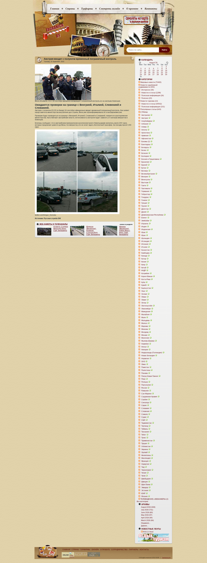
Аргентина (145, 133)
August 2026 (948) (148, 507)
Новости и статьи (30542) (151, 104)
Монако (144, 335)
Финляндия (146, 458)
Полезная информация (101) (153, 107)
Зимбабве (145, 221)
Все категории (142, 501)
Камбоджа (145, 253)
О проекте (132, 8)
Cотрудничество (119, 550)
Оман (143, 364)
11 (145, 71)
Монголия (145, 338)
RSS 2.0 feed (148, 532)
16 (166, 71)
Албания (144, 124)
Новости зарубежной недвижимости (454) (147, 86)
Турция (144, 443)
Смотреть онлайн (109, 8)
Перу (143, 379)
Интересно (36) (147, 90)
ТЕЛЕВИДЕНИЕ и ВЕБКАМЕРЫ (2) (154, 499)
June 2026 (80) (147, 512)
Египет (144, 218)
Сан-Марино (146, 394)
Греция (144, 203)
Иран (143, 235)
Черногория (146, 470)
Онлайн (95, 550)
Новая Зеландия (148, 356)
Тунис (143, 438)
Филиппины (146, 455)
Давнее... (144, 526)
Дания (143, 212)
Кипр (143, 265)
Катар (143, 259)
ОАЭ (143, 361)
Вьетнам (144, 183)
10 (141, 71)
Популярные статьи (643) (151, 109)
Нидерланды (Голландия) (151, 353)
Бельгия (144, 153)
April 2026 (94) (147, 518)
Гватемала (145, 189)
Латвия (144, 294)
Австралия (145, 115)
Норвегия (145, 359)
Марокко (144, 326)
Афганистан (146, 139)
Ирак (143, 232)
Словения (145, 411)
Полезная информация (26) (152, 96)
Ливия (143, 300)
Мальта (144, 323)
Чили (143, 476)
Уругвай (144, 452)
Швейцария (146, 479)
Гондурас (145, 197)
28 (158, 74)
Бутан (143, 168)
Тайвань (144, 429)
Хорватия (145, 464)
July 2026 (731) (147, 510)
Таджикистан (146, 423)
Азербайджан (146, 121)
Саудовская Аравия (149, 397)
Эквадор (144, 487)
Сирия (144, 405)
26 (149, 74)
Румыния (145, 391)
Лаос (143, 291)
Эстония (144, 490)
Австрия (144, 118)
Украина (144, 449)
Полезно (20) (146, 98)
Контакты (151, 8)
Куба (143, 282)
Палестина (145, 370)
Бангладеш (145, 144)
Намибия (145, 344)
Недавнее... (145, 523)
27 (153, 74)
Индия (144, 227)
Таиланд (144, 426)
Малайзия (145, 315)
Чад (142, 467)
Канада (144, 256)
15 (162, 71)
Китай (143, 268)
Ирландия (145, 238)
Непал (144, 347)
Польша (144, 382)
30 (166, 74)
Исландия (145, 241)
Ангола (144, 130)
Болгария (145, 156)
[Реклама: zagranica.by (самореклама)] (153, 538)
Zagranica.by (166, 557)
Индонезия (145, 229)
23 (166, 73)
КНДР (143, 270)
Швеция (144, 482)
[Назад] (140, 63)
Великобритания (148, 174)
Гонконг (144, 200)
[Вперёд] (167, 63)
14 (158, 71)
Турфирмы (87, 8)
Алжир (144, 127)
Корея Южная (147, 276)
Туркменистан (147, 441)
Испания (144, 244)
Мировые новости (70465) (151, 82)
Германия (145, 191)
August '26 (153, 63)
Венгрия (144, 177)
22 (162, 73)
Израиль (144, 224)
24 (141, 74)
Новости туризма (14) (149, 101)
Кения (143, 262)
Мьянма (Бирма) (147, 341)
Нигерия (144, 350)
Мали (143, 317)
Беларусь (145, 147)
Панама (144, 373)
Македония (145, 312)
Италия (144, 247)
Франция (145, 461)
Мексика (144, 329)
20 (153, 73)
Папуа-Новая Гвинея (149, 376)
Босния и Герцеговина (150, 159)
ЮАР (143, 493)
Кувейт (144, 285)
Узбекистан (146, 446)
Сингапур (145, 403)
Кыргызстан (146, 288)
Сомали (144, 414)
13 (153, 71)
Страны (70, 8)
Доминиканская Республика (152, 215)
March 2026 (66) (147, 520)
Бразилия (145, 162)
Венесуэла (145, 180)
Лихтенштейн (146, 306)
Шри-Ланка (145, 485)
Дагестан (145, 209)
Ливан (143, 297)
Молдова (145, 332)
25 (145, 74)
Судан (143, 417)
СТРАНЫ (144, 112)
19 (149, 73)
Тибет (143, 435)
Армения (145, 136)
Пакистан (145, 367)
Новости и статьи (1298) (151, 93)
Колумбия (145, 273)
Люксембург (146, 309)
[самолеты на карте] (103, 20)
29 (162, 74)
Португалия (146, 385)
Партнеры (133, 550)
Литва (143, 303)
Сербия (144, 400)
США (143, 420)
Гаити (143, 186)
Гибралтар (145, 194)
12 (149, 71)
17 (141, 73)
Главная (54, 8)
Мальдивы (145, 320)
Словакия (145, 408)
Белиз (143, 150)
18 (145, 73)
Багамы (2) (145, 142)
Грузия (144, 206)
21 (158, 73)
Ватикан (144, 171)
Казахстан (145, 250)
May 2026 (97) (146, 515)
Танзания (145, 432)
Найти (164, 50)
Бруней (144, 165)
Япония (144, 496)
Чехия (143, 473)
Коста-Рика (145, 279)
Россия (144, 388)
